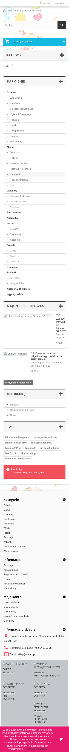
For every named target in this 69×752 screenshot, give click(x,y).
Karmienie (14, 103)
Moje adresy (10, 611)
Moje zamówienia (12, 602)
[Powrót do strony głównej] (7, 66)
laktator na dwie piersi (17, 437)
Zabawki (11, 272)
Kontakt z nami (46, 3)
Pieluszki (14, 119)
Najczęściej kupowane (26, 306)
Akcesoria (14, 207)
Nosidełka (12, 218)
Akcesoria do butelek (18, 289)
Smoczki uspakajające (21, 109)
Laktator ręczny (17, 201)
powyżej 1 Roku (17, 283)
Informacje (17, 394)
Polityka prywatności (14, 583)
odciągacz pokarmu (41, 442)
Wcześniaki (15, 98)
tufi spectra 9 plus (49, 448)
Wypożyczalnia (15, 294)
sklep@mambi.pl (26, 654)
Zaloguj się (60, 3)
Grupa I (13, 250)
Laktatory (12, 190)
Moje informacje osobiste (16, 616)
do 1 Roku (14, 278)
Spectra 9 (30, 448)
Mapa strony (10, 588)
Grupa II (13, 256)
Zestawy (14, 229)
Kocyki (13, 125)
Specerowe (15, 234)
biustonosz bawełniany (18, 458)
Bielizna (13, 158)
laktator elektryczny (16, 442)
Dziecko (11, 92)
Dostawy (14, 404)
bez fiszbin (11, 453)
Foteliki (11, 245)
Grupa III (14, 261)
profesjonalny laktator (46, 437)
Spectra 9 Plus (13, 448)
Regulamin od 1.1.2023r (21, 410)
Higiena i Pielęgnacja (20, 114)
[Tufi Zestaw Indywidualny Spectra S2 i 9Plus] (28, 316)
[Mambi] (34, 10)
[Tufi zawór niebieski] (15, 354)
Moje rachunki (11, 607)
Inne (11, 185)
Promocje (12, 267)
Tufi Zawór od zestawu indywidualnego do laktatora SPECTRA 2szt (46, 356)
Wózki (10, 223)
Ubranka (13, 136)
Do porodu (14, 152)
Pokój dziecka (16, 130)
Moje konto (12, 597)
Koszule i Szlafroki (19, 163)
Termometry (15, 141)
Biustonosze (14, 212)
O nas (12, 415)
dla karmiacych (29, 453)
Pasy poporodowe (18, 179)
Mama (10, 147)
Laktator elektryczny (20, 196)
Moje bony (9, 620)
